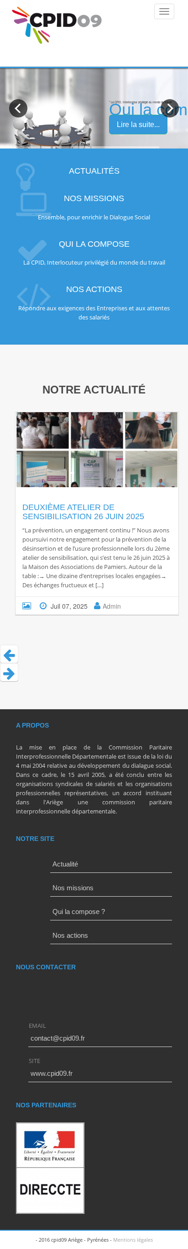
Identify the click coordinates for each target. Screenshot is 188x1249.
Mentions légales (133, 1239)
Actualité (65, 864)
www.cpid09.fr (52, 1073)
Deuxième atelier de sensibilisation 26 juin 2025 (83, 512)
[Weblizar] (57, 25)
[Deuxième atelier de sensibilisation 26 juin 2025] (85, 456)
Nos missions (73, 888)
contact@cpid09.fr (58, 1038)
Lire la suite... (138, 124)
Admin (112, 606)
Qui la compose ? (78, 911)
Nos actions (70, 935)
